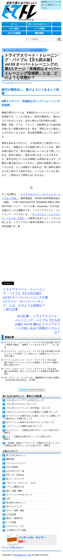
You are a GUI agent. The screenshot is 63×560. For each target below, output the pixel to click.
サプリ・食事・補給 (15, 510)
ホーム (14, 24)
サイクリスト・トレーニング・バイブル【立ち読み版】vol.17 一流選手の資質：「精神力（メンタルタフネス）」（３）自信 (32, 344)
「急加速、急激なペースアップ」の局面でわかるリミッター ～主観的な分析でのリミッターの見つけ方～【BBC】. (32, 444)
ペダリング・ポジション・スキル (21, 483)
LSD (8, 498)
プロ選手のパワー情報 (16, 530)
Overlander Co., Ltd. (22, 555)
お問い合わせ (16, 547)
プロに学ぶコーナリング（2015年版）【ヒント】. (29, 408)
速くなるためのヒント (39, 24)
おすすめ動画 (14, 33)
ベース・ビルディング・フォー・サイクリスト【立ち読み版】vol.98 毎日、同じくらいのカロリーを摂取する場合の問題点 (31, 371)
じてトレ (20, 11)
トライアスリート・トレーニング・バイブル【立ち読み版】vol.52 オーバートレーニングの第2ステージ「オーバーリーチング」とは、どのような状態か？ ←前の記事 (25, 299)
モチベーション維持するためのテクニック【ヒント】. (30, 422)
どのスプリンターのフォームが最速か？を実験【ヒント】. (32, 412)
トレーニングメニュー (16, 463)
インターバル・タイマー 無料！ (31, 540)
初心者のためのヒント (16, 502)
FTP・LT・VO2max (15, 475)
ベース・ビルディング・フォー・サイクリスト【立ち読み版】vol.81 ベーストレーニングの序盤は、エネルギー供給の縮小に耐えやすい (31, 362)
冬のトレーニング (14, 506)
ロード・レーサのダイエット (19, 494)
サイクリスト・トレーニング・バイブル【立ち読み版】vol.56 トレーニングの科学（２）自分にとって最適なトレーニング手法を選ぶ (32, 353)
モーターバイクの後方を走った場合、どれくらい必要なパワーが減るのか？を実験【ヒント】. (31, 417)
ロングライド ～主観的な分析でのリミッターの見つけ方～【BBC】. (31, 431)
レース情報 (39, 28)
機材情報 (39, 33)
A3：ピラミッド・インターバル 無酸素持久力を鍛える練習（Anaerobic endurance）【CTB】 (31, 378)
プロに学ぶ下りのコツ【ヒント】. (21, 404)
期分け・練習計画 (14, 518)
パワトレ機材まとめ (15, 487)
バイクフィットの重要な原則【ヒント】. (24, 426)
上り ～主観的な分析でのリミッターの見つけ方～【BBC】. (27, 437)
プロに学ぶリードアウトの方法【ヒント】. (25, 400)
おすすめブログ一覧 (15, 471)
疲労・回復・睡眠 (14, 491)
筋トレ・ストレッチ (15, 479)
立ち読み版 (35, 50)
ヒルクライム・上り (15, 526)
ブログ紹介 (14, 28)
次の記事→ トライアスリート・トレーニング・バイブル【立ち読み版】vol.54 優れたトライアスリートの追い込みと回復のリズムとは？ (37, 324)
